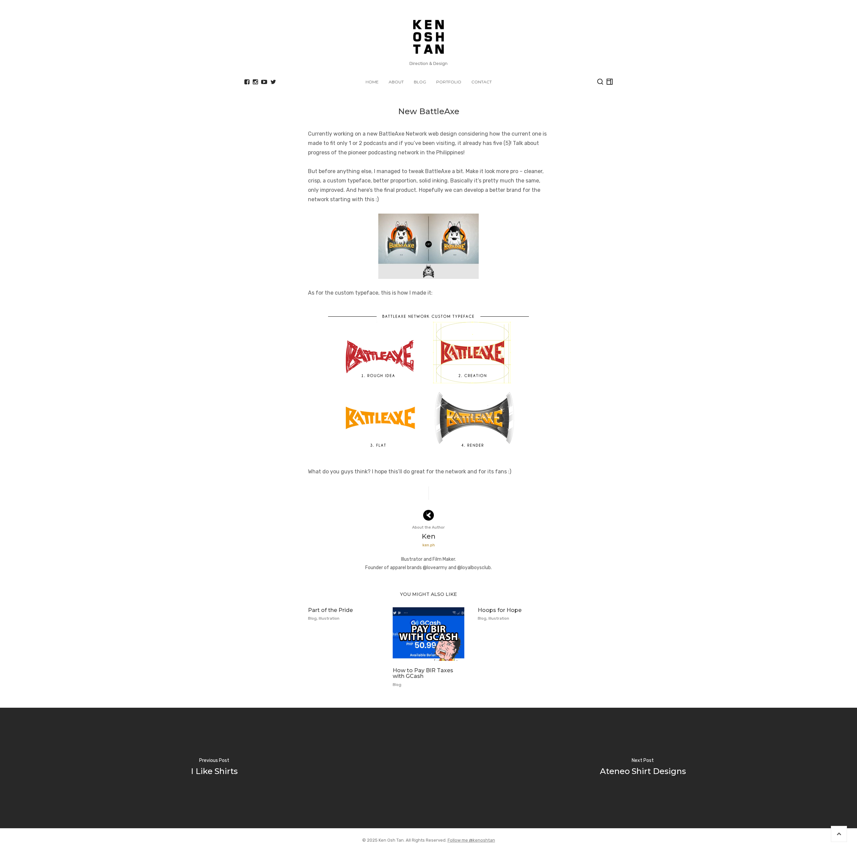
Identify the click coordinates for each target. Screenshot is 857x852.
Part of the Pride (330, 610)
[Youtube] (264, 82)
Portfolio (448, 81)
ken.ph (428, 545)
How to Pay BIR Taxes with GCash (423, 673)
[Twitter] (273, 82)
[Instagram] (255, 82)
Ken (429, 536)
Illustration (329, 618)
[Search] (600, 82)
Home (372, 81)
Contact (481, 81)
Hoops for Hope (500, 610)
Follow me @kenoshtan (471, 840)
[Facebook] (246, 82)
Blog (420, 81)
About (396, 81)
